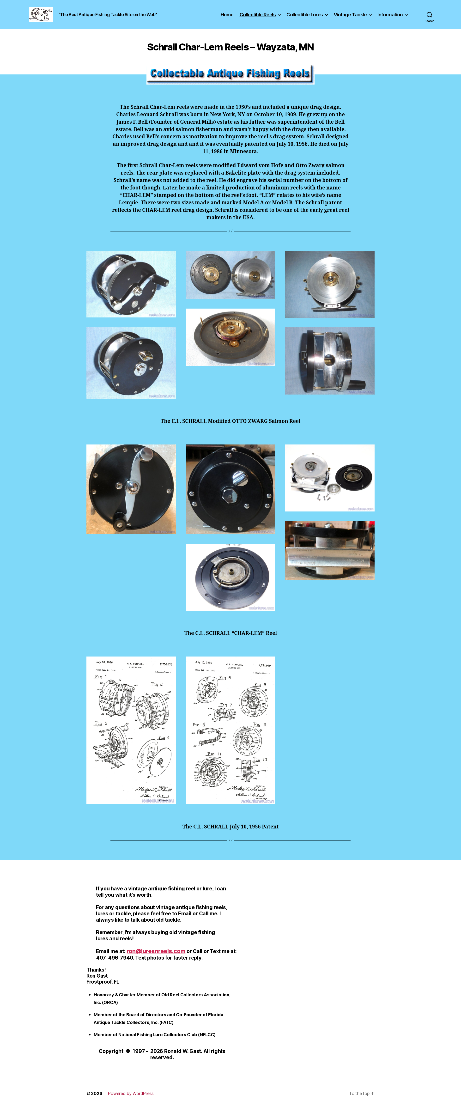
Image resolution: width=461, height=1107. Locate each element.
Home (227, 15)
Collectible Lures (304, 15)
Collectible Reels (258, 15)
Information (390, 15)
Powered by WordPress (131, 1093)
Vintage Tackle (350, 15)
